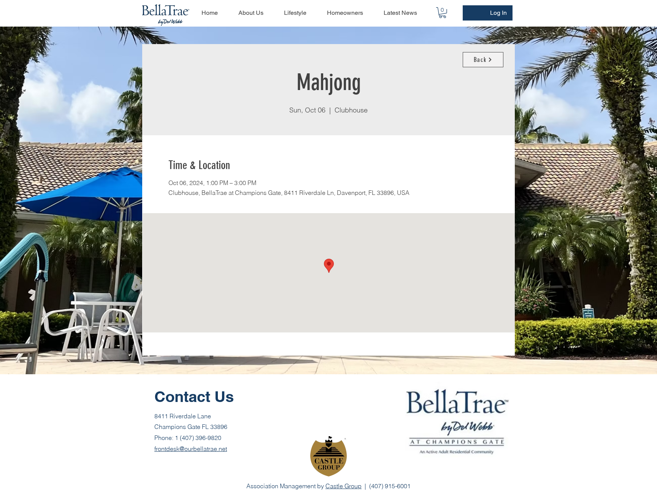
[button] (442, 12)
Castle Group (343, 486)
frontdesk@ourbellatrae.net (190, 449)
